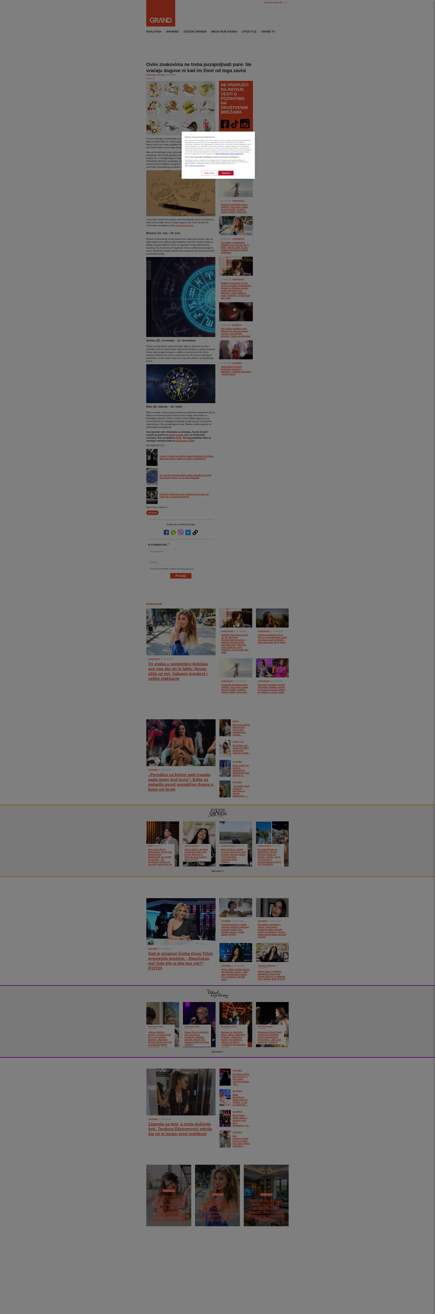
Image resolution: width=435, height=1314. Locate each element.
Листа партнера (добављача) (195, 166)
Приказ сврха (209, 173)
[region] (218, 155)
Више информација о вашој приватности (229, 154)
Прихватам (226, 173)
